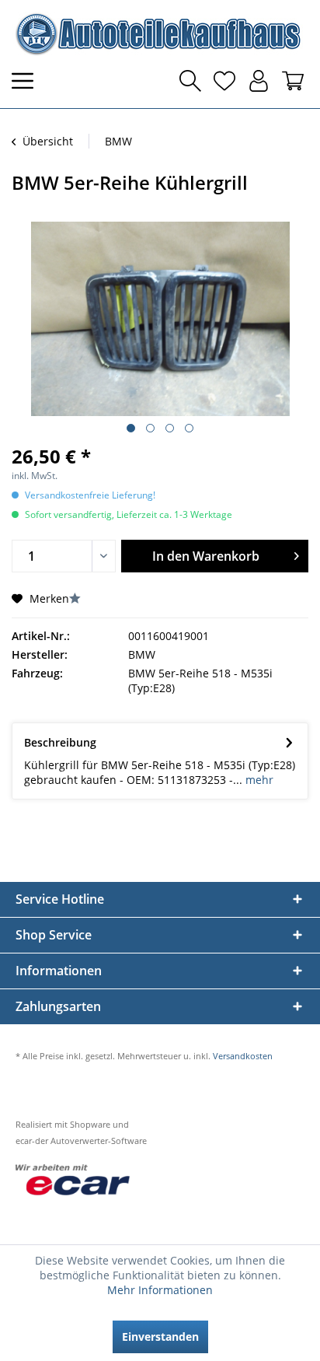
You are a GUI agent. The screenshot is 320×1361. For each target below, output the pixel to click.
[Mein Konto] (258, 80)
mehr (257, 779)
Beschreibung (60, 742)
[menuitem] (27, 80)
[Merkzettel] (224, 80)
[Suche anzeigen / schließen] (190, 80)
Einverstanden (160, 1336)
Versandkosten (243, 1056)
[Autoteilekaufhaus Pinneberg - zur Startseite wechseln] (157, 34)
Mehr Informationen (160, 1289)
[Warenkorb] (292, 80)
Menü (27, 80)
